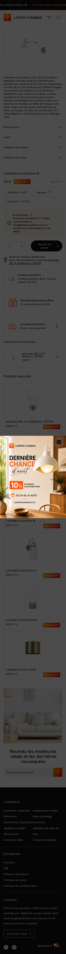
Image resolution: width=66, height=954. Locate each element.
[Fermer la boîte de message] (59, 442)
